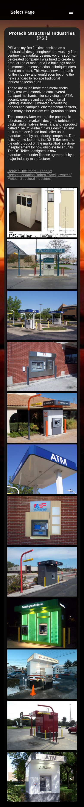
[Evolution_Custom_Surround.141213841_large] (42, 545)
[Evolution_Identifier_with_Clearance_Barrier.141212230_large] (42, 443)
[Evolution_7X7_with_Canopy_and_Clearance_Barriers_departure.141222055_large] (42, 750)
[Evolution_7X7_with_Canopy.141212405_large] (42, 801)
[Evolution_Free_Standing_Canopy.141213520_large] (42, 494)
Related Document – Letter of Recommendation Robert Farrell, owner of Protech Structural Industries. (40, 174)
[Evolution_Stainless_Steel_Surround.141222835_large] (42, 391)
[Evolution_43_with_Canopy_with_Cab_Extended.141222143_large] (42, 699)
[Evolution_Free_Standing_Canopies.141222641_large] (42, 340)
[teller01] (42, 237)
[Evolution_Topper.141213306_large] (42, 289)
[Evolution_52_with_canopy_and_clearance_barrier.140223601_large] (42, 596)
